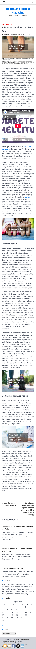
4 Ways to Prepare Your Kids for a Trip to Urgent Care (17, 550)
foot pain (27, 197)
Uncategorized (7, 24)
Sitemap (13, 642)
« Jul (3, 625)
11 (7, 612)
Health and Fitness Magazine (18, 10)
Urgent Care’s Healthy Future (12, 568)
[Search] (32, 2)
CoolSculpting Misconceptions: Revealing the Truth (17, 528)
